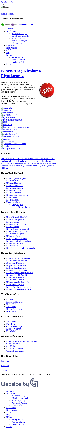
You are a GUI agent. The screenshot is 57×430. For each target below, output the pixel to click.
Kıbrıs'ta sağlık (12, 227)
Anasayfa (10, 29)
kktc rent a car (31, 161)
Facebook (5, 365)
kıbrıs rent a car (7, 158)
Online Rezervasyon (14, 309)
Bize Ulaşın (11, 311)
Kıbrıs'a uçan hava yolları (17, 195)
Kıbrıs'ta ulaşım (12, 222)
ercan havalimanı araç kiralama (18, 163)
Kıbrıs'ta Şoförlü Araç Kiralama (19, 273)
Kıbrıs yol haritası (13, 183)
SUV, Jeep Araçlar (19, 38)
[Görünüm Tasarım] (19, 386)
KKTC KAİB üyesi (14, 302)
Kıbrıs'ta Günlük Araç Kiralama (19, 275)
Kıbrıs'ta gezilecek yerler (16, 178)
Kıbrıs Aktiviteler (13, 193)
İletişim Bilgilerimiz (14, 348)
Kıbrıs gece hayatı (13, 236)
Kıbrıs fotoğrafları (13, 190)
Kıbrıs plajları (12, 181)
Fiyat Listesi (11, 324)
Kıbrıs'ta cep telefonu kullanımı (19, 241)
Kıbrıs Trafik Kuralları (15, 277)
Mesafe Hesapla (7, 14)
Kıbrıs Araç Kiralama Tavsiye (18, 289)
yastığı (27, 166)
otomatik (4, 166)
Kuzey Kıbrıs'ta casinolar (16, 238)
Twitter (4, 370)
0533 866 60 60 (26, 24)
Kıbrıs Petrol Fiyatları (15, 284)
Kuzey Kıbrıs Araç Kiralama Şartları (21, 341)
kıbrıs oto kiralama (39, 158)
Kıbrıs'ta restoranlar (14, 185)
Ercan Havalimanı (13, 202)
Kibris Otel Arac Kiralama (17, 261)
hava (11, 166)
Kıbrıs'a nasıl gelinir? (15, 219)
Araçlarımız (11, 31)
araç (22, 166)
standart (33, 166)
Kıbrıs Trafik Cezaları (15, 280)
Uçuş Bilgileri (17, 204)
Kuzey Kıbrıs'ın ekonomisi (17, 229)
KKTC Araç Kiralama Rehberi (19, 287)
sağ (52, 166)
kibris (49, 163)
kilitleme (4, 168)
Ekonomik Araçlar (19, 33)
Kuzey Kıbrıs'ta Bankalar (17, 231)
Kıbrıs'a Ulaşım (18, 60)
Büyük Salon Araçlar (20, 36)
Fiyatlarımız (11, 45)
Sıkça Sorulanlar (13, 344)
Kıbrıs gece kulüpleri (15, 234)
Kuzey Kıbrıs (17, 57)
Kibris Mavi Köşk (13, 246)
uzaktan (16, 166)
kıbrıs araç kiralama (22, 158)
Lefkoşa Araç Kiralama (16, 268)
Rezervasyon (11, 48)
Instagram (5, 361)
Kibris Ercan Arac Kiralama (18, 258)
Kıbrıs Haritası (12, 200)
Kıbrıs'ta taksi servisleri (16, 224)
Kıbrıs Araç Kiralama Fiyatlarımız (21, 73)
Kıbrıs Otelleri (12, 197)
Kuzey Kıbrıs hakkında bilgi (18, 217)
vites (54, 163)
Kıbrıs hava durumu (14, 188)
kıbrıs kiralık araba (16, 161)
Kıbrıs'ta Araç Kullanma (16, 270)
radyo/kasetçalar (44, 166)
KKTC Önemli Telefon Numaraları (21, 248)
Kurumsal (10, 299)
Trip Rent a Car (7, 2)
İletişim (9, 64)
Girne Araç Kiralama (15, 263)
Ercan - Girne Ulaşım (21, 207)
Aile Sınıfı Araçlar (19, 41)
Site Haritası (11, 346)
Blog (8, 52)
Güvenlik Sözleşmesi (15, 351)
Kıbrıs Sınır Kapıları (14, 243)
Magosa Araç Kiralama (16, 265)
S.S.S (8, 50)
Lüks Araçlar (17, 43)
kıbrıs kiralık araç (39, 163)
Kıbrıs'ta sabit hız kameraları (18, 282)
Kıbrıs (9, 55)
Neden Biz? (11, 304)
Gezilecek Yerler (18, 62)
